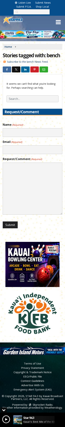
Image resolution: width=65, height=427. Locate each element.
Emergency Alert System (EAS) (33, 389)
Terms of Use (32, 363)
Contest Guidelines (32, 381)
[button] (58, 22)
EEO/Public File (32, 376)
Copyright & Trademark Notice (33, 372)
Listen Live (24, 2)
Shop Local (42, 6)
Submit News (43, 2)
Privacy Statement (32, 368)
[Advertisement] (32, 34)
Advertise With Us (32, 385)
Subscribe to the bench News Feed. (27, 61)
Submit (10, 225)
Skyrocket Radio (42, 404)
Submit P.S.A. (23, 6)
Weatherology (53, 407)
